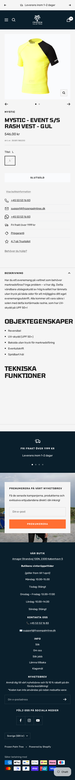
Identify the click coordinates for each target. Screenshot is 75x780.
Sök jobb (37, 656)
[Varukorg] (68, 20)
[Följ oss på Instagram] (29, 720)
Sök (37, 644)
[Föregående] (6, 104)
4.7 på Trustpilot (20, 241)
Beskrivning (14, 273)
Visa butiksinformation (18, 191)
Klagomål (37, 668)
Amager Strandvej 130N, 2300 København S (37, 558)
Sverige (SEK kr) (15, 736)
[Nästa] (68, 104)
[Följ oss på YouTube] (38, 720)
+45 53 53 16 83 (20, 200)
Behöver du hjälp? (16, 251)
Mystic (10, 111)
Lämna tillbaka (37, 662)
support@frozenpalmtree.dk (28, 208)
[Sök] (13, 20)
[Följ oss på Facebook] (20, 720)
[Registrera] (65, 699)
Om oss (37, 650)
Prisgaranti (17, 233)
